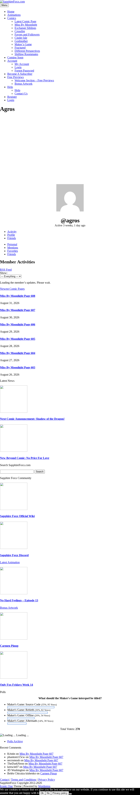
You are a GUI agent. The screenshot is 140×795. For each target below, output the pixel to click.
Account (12, 60)
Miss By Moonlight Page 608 (17, 295)
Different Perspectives (27, 50)
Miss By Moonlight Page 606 (17, 324)
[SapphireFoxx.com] (12, 1)
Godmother (21, 41)
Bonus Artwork (23, 83)
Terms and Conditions (23, 779)
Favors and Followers (27, 34)
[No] (70, 793)
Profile (11, 234)
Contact (5, 779)
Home (10, 11)
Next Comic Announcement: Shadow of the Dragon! (32, 418)
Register (12, 96)
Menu (4, 5)
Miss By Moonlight (26, 24)
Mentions (12, 247)
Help (10, 87)
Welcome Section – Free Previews (34, 80)
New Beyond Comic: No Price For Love (24, 458)
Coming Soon (15, 57)
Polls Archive (15, 741)
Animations (14, 14)
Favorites (12, 250)
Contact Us (21, 93)
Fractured (20, 47)
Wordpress (44, 786)
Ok (42, 793)
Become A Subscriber (19, 73)
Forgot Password (24, 70)
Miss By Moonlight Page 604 (17, 353)
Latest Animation (10, 562)
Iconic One (6, 786)
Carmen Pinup (9, 645)
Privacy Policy (46, 779)
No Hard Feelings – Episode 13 (19, 600)
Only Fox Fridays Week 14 (16, 684)
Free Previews (15, 77)
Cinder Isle (21, 37)
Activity (12, 231)
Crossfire (20, 31)
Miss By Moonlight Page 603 (17, 367)
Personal (12, 244)
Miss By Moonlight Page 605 (17, 338)
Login (18, 67)
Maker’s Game (23, 44)
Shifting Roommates (26, 54)
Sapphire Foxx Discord (14, 555)
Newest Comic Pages (12, 288)
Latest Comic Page (25, 21)
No (48, 793)
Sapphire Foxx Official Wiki (17, 516)
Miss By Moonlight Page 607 (17, 310)
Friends (11, 238)
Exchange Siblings (25, 28)
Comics (11, 18)
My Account (22, 64)
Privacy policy (59, 793)
